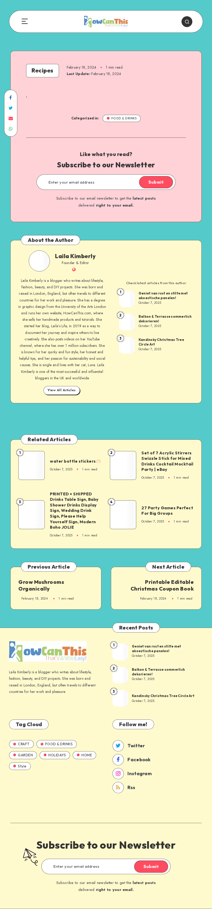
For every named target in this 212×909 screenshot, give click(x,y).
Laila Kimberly (75, 256)
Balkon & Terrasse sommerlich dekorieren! (165, 318)
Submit (156, 182)
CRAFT (24, 744)
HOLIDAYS (57, 755)
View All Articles (62, 390)
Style (22, 766)
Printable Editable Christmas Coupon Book (162, 585)
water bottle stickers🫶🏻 (75, 461)
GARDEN (25, 755)
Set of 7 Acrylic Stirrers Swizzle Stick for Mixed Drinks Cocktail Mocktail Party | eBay (167, 461)
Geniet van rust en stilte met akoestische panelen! (163, 295)
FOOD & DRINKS (124, 118)
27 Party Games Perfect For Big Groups (167, 510)
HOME (86, 755)
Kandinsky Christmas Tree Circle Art (161, 342)
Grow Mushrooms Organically (41, 585)
